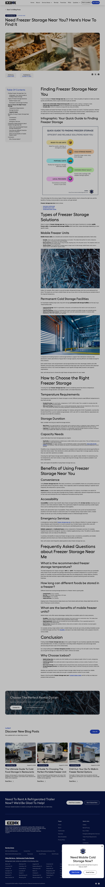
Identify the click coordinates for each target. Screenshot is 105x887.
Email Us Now (90, 872)
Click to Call (75, 872)
